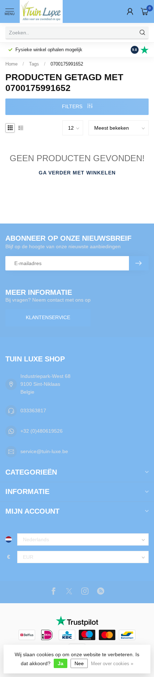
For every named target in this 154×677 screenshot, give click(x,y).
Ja (60, 663)
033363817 (33, 410)
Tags (34, 64)
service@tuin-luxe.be (44, 451)
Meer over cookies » (112, 663)
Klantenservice (48, 317)
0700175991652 (66, 64)
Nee (79, 663)
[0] (145, 11)
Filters (73, 106)
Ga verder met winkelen (77, 173)
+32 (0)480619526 (41, 431)
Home (11, 64)
